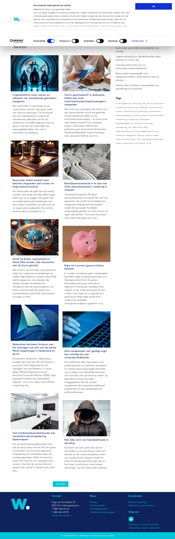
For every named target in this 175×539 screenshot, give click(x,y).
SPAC (133, 139)
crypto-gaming (140, 107)
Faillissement (155, 111)
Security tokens (152, 135)
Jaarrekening (121, 127)
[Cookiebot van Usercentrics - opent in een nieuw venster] (16, 41)
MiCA (140, 127)
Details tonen (138, 41)
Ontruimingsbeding (142, 131)
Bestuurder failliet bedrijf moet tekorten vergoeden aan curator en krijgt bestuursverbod (33, 183)
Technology (146, 139)
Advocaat (137, 103)
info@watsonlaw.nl (61, 515)
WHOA (142, 143)
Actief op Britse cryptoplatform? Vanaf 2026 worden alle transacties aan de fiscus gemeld (33, 262)
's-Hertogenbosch (123, 103)
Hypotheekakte (122, 123)
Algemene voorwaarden (141, 505)
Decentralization (130, 111)
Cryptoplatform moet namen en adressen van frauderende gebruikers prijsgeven (34, 98)
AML (144, 103)
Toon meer (60, 484)
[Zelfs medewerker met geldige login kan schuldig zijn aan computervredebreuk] (86, 329)
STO (138, 139)
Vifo (136, 143)
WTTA (148, 143)
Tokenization (158, 139)
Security (141, 135)
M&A (135, 127)
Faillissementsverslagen (102, 512)
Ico (131, 123)
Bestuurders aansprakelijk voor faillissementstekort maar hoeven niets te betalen (137, 76)
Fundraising (133, 119)
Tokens (119, 143)
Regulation (131, 135)
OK (153, 6)
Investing (148, 123)
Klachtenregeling (137, 502)
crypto (130, 107)
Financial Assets (140, 115)
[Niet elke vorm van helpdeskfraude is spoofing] (86, 418)
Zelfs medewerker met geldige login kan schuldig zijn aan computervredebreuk (85, 354)
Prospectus (121, 135)
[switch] (75, 41)
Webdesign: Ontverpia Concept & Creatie (97, 536)
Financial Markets (156, 115)
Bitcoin (150, 103)
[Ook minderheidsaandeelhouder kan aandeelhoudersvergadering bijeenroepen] (35, 411)
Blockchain (159, 103)
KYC (130, 127)
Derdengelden (97, 505)
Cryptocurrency (155, 107)
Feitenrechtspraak (124, 115)
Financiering (121, 119)
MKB (145, 127)
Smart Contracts (123, 139)
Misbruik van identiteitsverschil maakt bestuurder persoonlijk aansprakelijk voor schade (137, 48)
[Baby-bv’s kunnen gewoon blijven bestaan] (86, 244)
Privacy (155, 131)
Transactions (128, 143)
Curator (119, 111)
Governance (144, 119)
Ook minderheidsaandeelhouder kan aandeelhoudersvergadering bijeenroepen (34, 436)
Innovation (138, 123)
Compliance (121, 107)
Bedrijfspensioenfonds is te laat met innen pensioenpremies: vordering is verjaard (85, 186)
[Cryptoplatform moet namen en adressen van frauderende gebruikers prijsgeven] (35, 73)
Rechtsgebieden (98, 509)
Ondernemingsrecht (124, 131)
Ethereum (143, 111)
